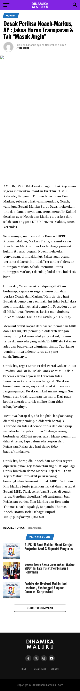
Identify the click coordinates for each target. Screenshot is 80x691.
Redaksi (24, 48)
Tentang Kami (38, 669)
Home (23, 669)
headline (35, 528)
